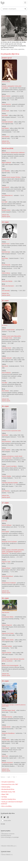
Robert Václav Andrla (8, 640)
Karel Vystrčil (5, 187)
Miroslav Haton (6, 210)
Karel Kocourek (6, 265)
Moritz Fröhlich (6, 96)
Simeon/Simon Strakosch (9, 583)
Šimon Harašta (6, 450)
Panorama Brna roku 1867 (9, 784)
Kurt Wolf (4, 202)
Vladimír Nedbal (6, 476)
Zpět (8, 777)
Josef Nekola (5, 128)
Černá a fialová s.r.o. (7, 854)
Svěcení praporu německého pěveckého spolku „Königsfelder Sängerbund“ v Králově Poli (13, 551)
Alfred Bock (5, 435)
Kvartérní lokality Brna (8, 799)
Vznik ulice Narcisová (8, 286)
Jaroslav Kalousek (7, 358)
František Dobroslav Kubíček (10, 482)
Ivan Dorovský (6, 290)
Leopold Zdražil (6, 727)
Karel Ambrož (5, 136)
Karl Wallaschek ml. (7, 195)
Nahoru (3, 777)
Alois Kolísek (5, 391)
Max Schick (5, 366)
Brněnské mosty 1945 (8, 792)
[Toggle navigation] (25, 2)
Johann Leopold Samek (8, 329)
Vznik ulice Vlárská (7, 281)
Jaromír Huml (5, 243)
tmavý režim (7, 820)
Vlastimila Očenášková (8, 733)
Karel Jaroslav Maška (7, 617)
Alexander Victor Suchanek (9, 541)
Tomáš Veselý (5, 739)
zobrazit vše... (5, 141)
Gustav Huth (5, 111)
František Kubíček (7, 646)
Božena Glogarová (7, 625)
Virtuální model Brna (7, 782)
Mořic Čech (5, 756)
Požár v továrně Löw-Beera (9, 466)
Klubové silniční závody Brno (11, 177)
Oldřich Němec (6, 273)
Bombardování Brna (7, 789)
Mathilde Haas (6, 252)
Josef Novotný (6, 491)
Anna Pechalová (6, 441)
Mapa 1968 (4, 794)
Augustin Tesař (6, 561)
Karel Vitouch (5, 748)
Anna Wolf (5, 115)
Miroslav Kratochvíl (7, 762)
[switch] (2, 820)
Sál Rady (4, 797)
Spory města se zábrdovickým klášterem (13, 152)
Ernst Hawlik (5, 531)
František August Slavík (8, 710)
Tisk (14, 777)
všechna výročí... (6, 143)
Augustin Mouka (6, 652)
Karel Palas (5, 258)
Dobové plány (5, 787)
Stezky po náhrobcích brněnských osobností (11, 803)
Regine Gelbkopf (6, 162)
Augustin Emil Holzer (8, 633)
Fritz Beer (4, 382)
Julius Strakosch (6, 372)
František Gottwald (7, 122)
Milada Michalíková (7, 576)
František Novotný (7, 717)
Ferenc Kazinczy (6, 104)
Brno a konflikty (6, 806)
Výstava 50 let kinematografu (10, 665)
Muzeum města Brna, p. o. (8, 846)
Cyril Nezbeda (6, 171)
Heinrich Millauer (6, 525)
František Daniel (6, 348)
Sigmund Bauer (6, 568)
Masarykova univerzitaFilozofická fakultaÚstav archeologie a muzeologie (10, 835)
